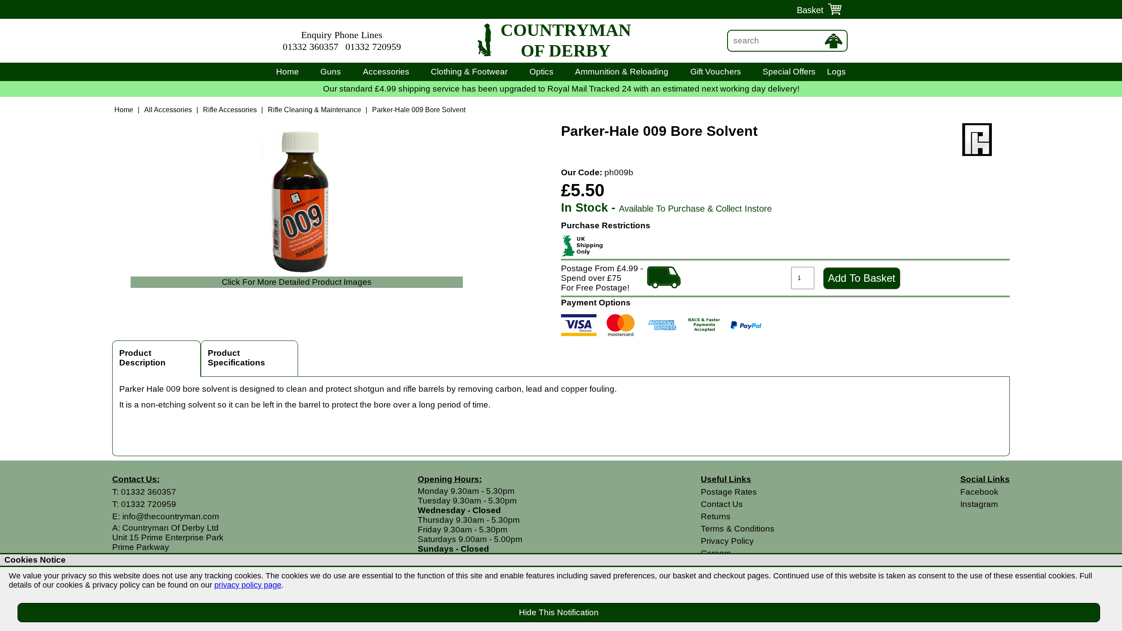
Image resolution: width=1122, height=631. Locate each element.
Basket (810, 10)
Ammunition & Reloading (621, 71)
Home (287, 71)
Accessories (386, 71)
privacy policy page (247, 585)
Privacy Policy (727, 541)
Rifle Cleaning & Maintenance (314, 109)
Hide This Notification (559, 612)
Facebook (979, 491)
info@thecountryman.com (170, 516)
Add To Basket (861, 278)
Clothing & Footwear (469, 71)
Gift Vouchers (715, 71)
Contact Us (722, 504)
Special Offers (789, 71)
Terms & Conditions (737, 528)
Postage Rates (729, 491)
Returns (716, 516)
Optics (541, 71)
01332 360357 (310, 47)
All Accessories (168, 109)
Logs (836, 71)
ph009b (618, 172)
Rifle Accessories (230, 109)
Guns (330, 71)
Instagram (979, 504)
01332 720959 (373, 47)
